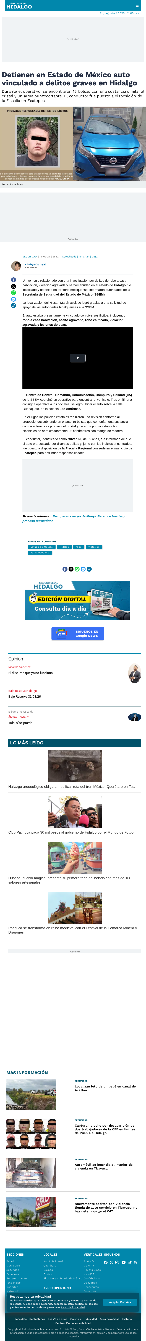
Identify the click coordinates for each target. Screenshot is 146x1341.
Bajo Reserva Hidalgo (22, 691)
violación (94, 547)
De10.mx (89, 1265)
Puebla (47, 1274)
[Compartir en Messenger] (13, 299)
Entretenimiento (16, 1278)
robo (79, 547)
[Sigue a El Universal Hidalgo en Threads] (137, 1263)
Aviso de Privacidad (73, 1307)
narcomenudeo (39, 552)
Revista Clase (92, 1269)
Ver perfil (31, 267)
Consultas (90, 1291)
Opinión (15, 658)
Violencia (75, 1319)
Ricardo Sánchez (19, 667)
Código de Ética (57, 1319)
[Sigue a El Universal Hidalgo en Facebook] (107, 1263)
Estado (10, 1261)
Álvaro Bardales (18, 717)
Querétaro (49, 1265)
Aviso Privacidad (109, 1319)
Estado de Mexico (41, 547)
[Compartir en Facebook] (13, 279)
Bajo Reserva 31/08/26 (24, 696)
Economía (12, 1274)
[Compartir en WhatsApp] (13, 292)
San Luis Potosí (53, 1261)
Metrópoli (12, 1291)
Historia (127, 1319)
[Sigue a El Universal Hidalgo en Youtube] (124, 1263)
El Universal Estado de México (62, 1278)
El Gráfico (90, 1261)
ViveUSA (89, 1274)
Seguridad (29, 256)
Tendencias (13, 1282)
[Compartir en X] (13, 286)
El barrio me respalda (20, 711)
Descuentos (91, 1286)
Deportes (12, 1286)
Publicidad (90, 1319)
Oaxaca (48, 1269)
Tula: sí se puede (20, 722)
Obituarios (90, 1282)
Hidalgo (64, 547)
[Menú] (137, 6)
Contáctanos (37, 1319)
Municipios (13, 1265)
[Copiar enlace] (13, 305)
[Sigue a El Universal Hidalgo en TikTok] (131, 1263)
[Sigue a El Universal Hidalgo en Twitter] (112, 1263)
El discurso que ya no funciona (30, 672)
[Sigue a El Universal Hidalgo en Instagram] (118, 1263)
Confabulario (92, 1278)
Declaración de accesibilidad (73, 1323)
